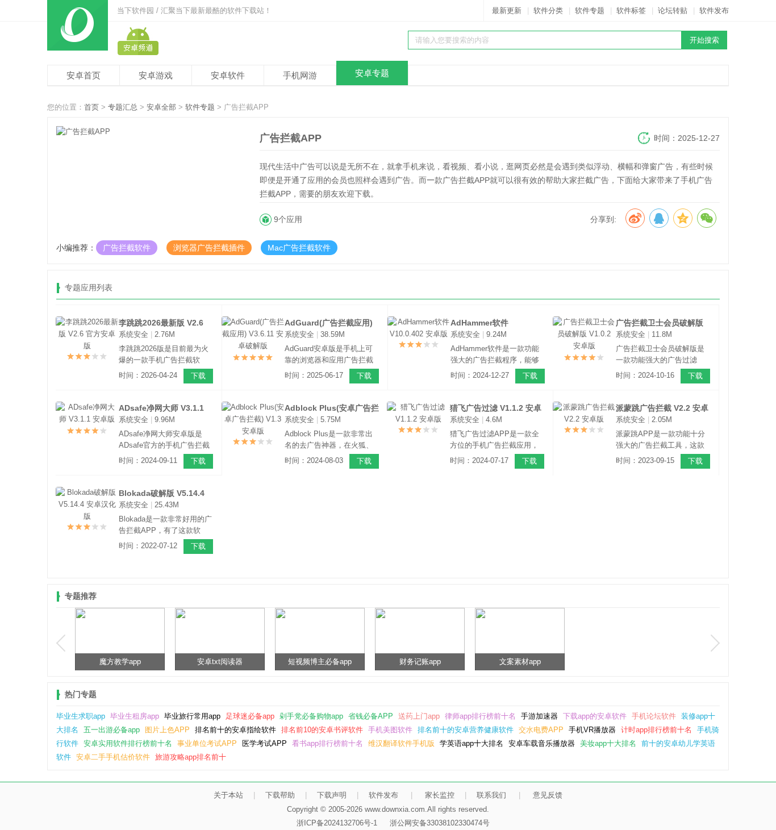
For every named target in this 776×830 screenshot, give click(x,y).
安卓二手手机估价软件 (113, 757)
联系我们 (491, 795)
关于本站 (228, 795)
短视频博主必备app (493, 661)
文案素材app (693, 661)
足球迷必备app (250, 716)
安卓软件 (228, 75)
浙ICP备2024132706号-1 (337, 823)
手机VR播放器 (592, 729)
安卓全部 (161, 107)
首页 (91, 107)
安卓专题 (372, 73)
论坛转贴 (672, 10)
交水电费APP (541, 729)
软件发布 (714, 10)
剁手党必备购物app (311, 716)
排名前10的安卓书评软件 (322, 729)
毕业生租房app (134, 716)
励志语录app (93, 661)
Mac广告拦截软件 (299, 247)
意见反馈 (547, 795)
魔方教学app (293, 661)
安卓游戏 (156, 75)
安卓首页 (83, 75)
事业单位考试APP (207, 743)
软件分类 (548, 10)
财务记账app (593, 661)
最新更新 (506, 10)
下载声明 (332, 795)
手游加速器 (539, 716)
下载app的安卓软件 (595, 716)
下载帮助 (280, 795)
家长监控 (439, 795)
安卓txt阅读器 (393, 661)
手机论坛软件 (654, 716)
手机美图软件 (390, 729)
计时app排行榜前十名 (656, 729)
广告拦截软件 (127, 247)
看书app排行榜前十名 (327, 743)
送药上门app (419, 716)
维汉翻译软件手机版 (401, 743)
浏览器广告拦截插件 (209, 247)
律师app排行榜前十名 (480, 716)
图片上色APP (167, 729)
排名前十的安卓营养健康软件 (466, 729)
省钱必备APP (370, 716)
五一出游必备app (112, 729)
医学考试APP (264, 743)
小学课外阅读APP (193, 661)
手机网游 (300, 75)
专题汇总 (122, 107)
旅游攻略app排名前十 (190, 757)
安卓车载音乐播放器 (541, 743)
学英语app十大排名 (471, 743)
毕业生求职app (80, 716)
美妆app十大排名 (608, 743)
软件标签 (631, 10)
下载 (198, 376)
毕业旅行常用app (192, 716)
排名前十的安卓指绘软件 (235, 729)
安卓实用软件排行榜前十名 (128, 743)
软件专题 (589, 10)
